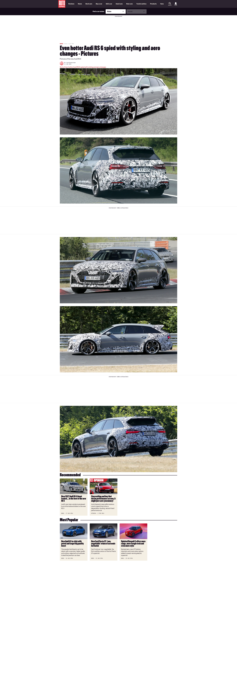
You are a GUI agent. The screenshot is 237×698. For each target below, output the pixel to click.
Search (169, 5)
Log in (175, 5)
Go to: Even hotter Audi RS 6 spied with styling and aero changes (83, 67)
